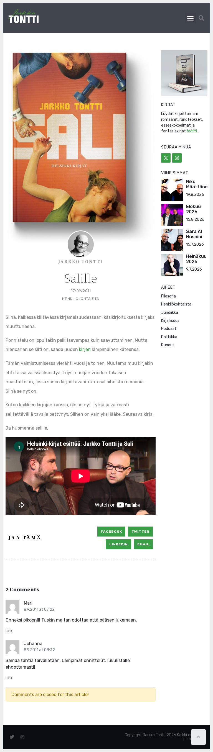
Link (9, 630)
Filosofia (168, 296)
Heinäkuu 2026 (196, 259)
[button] (190, 18)
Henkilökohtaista (80, 299)
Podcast (168, 328)
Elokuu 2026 (193, 209)
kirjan (85, 349)
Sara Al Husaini (194, 234)
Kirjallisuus (170, 320)
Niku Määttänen (198, 184)
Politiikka (169, 337)
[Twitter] (166, 158)
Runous (167, 345)
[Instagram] (177, 158)
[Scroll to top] (198, 737)
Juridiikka (169, 312)
